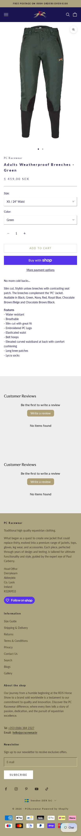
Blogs (7, 666)
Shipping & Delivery (16, 627)
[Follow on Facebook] (6, 789)
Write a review (40, 413)
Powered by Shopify (55, 808)
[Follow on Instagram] (16, 789)
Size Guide (10, 621)
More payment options (40, 270)
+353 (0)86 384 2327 (21, 728)
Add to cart (40, 248)
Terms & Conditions (16, 640)
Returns (8, 634)
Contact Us (10, 653)
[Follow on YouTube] (37, 789)
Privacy (8, 647)
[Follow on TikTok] (47, 789)
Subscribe (18, 774)
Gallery (8, 673)
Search (8, 660)
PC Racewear (13, 158)
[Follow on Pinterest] (26, 789)
